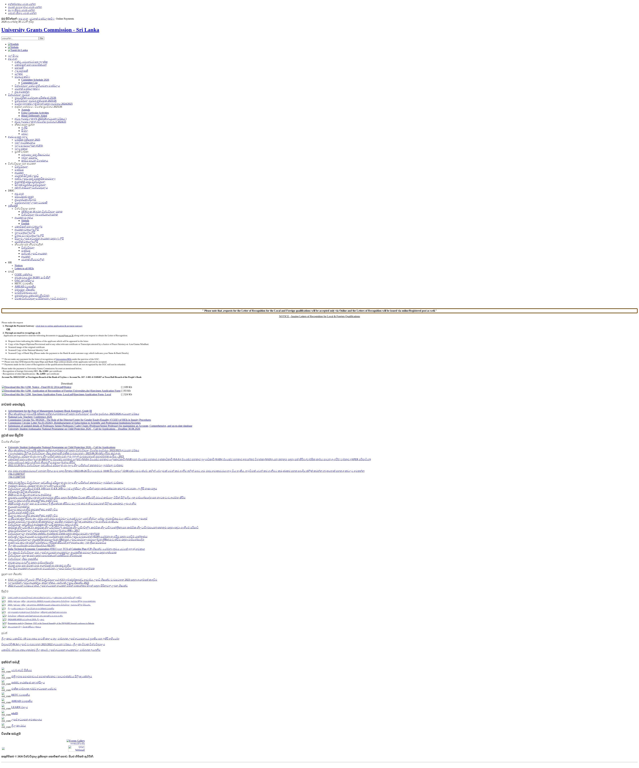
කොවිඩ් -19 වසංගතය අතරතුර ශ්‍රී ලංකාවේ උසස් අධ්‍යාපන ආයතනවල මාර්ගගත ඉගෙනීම (51, 650)
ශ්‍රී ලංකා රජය (18, 725)
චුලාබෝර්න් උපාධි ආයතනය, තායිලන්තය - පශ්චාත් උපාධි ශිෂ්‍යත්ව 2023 (48, 582)
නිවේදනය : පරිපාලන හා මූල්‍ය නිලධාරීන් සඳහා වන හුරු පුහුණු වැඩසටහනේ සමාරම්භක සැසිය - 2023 (66, 456)
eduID (14, 713)
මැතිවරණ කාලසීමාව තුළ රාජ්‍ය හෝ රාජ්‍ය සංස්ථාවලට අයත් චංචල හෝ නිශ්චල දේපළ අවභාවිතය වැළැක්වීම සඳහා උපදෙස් (77, 518)
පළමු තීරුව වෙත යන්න (21, 10)
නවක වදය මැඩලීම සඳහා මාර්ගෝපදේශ (30, 562)
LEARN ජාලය (19, 707)
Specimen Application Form (105, 390)
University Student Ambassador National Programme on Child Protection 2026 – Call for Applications (61, 447)
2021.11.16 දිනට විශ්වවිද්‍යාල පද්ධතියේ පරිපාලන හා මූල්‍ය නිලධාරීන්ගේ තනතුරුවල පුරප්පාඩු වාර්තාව (65, 482)
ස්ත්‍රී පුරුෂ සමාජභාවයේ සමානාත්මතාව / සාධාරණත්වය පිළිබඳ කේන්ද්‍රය (51, 676)
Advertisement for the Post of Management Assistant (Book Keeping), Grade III (50, 410)
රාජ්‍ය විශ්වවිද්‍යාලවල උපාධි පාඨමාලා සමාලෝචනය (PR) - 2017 (44, 530)
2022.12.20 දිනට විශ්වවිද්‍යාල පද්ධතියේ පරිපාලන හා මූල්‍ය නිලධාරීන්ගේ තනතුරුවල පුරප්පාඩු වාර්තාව (65, 465)
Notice (67, 387)
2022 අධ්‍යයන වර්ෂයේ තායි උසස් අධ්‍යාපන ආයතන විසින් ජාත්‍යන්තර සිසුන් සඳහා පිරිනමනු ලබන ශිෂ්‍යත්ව (68, 585)
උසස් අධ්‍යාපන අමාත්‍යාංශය (26, 719)
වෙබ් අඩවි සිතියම (21, 670)
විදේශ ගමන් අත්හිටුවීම (21, 512)
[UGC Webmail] (76, 748)
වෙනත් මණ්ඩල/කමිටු (42, 18)
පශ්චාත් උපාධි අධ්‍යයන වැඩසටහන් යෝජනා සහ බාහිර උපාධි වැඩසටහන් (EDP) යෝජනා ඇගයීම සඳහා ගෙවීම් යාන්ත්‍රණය (77, 536)
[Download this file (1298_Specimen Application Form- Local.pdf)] (38, 394)
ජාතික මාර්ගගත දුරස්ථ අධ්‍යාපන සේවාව (34, 688)
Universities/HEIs (64, 359)
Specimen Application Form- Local (92, 394)
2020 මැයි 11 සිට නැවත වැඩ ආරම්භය (29, 494)
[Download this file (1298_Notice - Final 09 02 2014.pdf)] (33, 387)
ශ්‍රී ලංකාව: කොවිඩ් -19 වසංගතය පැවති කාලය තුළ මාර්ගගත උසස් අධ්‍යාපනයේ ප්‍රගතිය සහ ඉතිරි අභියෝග (60, 638)
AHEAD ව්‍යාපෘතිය (21, 701)
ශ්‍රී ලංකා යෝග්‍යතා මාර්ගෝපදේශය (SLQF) (31, 545)
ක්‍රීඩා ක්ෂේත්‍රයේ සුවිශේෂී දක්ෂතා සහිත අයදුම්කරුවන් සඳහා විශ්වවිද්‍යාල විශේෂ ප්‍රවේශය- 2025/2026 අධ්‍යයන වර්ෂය (73, 413)
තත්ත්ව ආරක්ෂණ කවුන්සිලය (28, 682)
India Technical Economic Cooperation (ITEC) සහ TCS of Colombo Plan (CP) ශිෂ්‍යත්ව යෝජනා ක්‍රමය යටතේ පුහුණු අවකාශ (76, 549)
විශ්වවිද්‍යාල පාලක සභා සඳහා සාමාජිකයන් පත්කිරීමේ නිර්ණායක (45, 555)
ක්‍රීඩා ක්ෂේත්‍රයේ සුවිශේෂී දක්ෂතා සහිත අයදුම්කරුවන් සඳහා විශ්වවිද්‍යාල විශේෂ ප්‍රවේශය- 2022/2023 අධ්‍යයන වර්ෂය (73, 450)
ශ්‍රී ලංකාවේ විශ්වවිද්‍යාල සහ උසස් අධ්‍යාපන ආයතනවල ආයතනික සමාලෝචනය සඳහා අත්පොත (62, 552)
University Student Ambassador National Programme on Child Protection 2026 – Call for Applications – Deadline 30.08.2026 (74, 428)
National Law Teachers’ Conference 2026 (30, 416)
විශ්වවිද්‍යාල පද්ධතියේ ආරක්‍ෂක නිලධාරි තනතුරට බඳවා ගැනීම (43, 524)
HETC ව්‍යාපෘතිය (20, 694)
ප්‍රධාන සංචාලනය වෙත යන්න (25, 7)
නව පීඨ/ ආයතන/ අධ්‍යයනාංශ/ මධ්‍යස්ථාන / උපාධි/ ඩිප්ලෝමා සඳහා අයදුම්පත (51, 568)
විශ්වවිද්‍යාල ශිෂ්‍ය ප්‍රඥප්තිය (23, 559)
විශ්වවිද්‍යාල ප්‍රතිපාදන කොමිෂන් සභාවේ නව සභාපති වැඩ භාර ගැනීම (35, 616)
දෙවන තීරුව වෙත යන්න (22, 13)
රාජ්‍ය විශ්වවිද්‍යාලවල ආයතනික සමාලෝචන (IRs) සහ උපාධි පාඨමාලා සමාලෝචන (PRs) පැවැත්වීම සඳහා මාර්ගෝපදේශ (76, 539)
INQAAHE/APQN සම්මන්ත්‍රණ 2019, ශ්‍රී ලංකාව (26, 619)
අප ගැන (23, 18)
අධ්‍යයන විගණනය (18, 506)
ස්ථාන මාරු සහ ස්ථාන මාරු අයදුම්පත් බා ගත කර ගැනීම (39, 565)
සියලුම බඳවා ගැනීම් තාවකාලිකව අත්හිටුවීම (33, 500)
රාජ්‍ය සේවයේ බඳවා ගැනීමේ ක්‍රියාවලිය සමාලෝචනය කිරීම (41, 462)
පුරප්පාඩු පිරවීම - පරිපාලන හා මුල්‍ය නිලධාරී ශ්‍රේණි (37, 485)
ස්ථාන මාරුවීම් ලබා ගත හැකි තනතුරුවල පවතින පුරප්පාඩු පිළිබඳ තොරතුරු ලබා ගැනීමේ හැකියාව (63, 521)
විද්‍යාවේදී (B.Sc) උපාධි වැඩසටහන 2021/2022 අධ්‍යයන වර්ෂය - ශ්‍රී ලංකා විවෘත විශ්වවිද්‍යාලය (53, 644)
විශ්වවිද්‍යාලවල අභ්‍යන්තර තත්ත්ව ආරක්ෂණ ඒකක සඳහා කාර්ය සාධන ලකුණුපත (54, 533)
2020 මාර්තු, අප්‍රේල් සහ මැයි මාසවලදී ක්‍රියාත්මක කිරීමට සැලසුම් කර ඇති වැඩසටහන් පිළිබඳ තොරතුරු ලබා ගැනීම (72, 503)
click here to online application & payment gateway (59, 326)
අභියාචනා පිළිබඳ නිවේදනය (24, 491)
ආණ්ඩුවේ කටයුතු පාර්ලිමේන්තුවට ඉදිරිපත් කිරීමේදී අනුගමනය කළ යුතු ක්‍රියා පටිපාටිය (57, 542)
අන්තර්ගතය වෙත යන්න (22, 4)
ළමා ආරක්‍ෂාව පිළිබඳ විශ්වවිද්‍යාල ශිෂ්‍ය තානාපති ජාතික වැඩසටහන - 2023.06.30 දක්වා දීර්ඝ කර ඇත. (64, 453)
